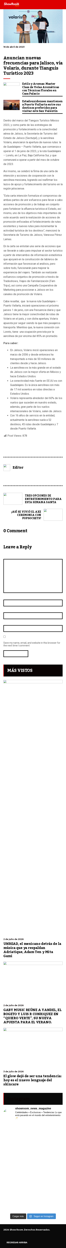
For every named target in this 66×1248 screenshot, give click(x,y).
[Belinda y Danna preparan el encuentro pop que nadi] (33, 1191)
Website (8, 622)
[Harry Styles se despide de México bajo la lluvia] (33, 1178)
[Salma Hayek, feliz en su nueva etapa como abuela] (33, 1147)
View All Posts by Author (14, 477)
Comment (9, 556)
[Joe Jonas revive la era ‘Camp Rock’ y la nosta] (33, 1165)
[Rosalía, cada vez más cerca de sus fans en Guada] (33, 1125)
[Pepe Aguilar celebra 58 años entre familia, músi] (33, 1204)
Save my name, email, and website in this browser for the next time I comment (31, 644)
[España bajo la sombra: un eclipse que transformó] (33, 1160)
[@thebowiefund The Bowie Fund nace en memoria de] (33, 1134)
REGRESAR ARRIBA (17, 1242)
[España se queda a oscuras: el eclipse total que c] (33, 1156)
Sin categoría (9, 452)
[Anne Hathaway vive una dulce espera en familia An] (33, 1173)
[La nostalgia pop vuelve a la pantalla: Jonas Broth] (33, 1196)
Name (7, 596)
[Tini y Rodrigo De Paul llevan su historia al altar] (33, 1169)
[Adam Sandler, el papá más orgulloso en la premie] (33, 1200)
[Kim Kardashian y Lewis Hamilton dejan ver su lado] (33, 1209)
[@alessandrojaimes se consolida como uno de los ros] (33, 1138)
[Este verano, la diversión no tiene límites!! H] (33, 1129)
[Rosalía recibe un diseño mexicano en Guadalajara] (33, 1143)
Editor (18, 467)
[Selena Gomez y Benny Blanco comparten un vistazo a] (33, 1187)
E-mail (7, 609)
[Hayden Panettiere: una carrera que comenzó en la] (33, 1151)
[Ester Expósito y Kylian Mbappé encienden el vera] (33, 1182)
